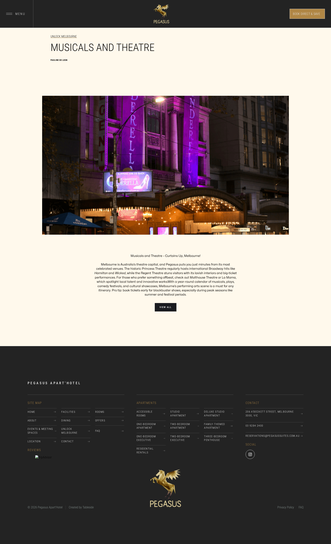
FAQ (301, 507)
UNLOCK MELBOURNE (64, 36)
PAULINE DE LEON (59, 60)
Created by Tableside (81, 507)
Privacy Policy (285, 507)
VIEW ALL (166, 307)
